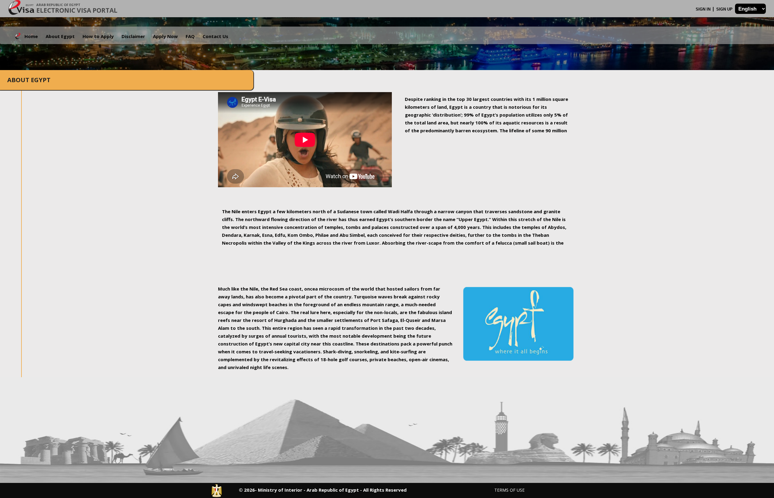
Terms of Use (509, 490)
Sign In (704, 9)
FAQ (190, 36)
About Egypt (60, 36)
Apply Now (165, 36)
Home (31, 36)
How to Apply (98, 36)
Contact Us (215, 36)
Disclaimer (133, 36)
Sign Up (725, 9)
